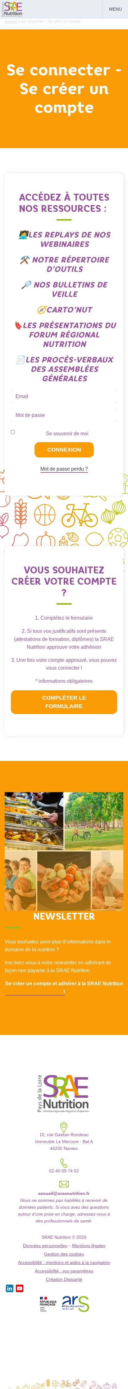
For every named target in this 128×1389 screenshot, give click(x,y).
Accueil (11, 21)
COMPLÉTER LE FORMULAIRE (64, 702)
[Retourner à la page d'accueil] (12, 8)
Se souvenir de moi (67, 433)
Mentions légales (88, 1245)
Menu (115, 9)
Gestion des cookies (64, 1254)
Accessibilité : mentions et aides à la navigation (64, 1262)
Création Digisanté (64, 1279)
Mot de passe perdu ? (64, 469)
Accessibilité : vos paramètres (64, 1271)
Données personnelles (45, 1245)
